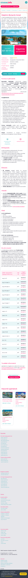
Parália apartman (4, 482)
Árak (23, 73)
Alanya (19, 10)
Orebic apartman (4, 437)
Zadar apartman (4, 452)
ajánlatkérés (20, 50)
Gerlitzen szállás (4, 503)
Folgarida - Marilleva (5, 515)
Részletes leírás (8, 576)
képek (10, 73)
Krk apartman (3, 443)
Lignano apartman (4, 461)
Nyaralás (8, 10)
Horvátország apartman (6, 436)
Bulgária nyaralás (5, 471)
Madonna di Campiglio (5, 518)
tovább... (24, 27)
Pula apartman (4, 446)
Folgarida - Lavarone (5, 513)
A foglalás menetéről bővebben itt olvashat (11, 369)
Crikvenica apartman (5, 447)
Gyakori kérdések (4, 561)
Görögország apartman (6, 477)
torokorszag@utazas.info (7, 367)
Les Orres (2, 539)
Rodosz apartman (4, 479)
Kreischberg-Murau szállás (6, 504)
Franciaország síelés (5, 537)
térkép (15, 73)
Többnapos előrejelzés (14, 30)
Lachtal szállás (4, 498)
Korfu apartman (4, 484)
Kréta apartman (4, 481)
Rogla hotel (3, 532)
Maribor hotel (3, 530)
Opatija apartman (4, 455)
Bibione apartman (4, 460)
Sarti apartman (4, 478)
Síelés (2, 494)
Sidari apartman (4, 485)
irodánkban (22, 367)
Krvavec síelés (3, 533)
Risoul (2, 541)
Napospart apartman (5, 473)
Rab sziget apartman (5, 440)
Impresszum (3, 566)
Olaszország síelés (5, 512)
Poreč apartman (4, 439)
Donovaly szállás (4, 508)
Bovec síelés (3, 535)
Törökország (14, 10)
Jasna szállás (3, 509)
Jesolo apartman (4, 459)
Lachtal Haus (3, 501)
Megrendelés (14, 377)
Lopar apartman (4, 441)
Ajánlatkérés (13, 375)
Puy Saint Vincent (4, 540)
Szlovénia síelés (4, 529)
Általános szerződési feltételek (6, 563)
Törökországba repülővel (18, 206)
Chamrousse (3, 543)
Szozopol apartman (5, 474)
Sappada (2, 516)
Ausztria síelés (4, 497)
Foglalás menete (4, 560)
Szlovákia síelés (4, 506)
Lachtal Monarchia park (5, 500)
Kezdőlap (3, 10)
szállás (5, 73)
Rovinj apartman (4, 444)
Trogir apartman (4, 453)
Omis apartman (4, 450)
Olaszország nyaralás (6, 457)
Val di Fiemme (4, 519)
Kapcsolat (2, 558)
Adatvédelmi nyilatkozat (5, 564)
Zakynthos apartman (5, 487)
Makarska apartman (5, 449)
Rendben (23, 573)
